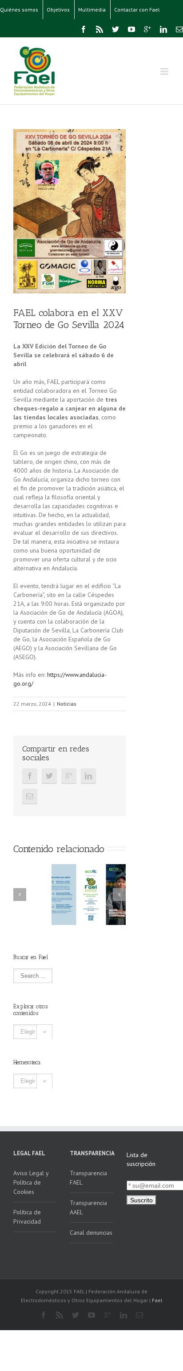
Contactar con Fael (137, 9)
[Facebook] (83, 29)
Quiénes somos (19, 9)
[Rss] (99, 29)
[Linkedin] (163, 29)
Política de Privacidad (27, 1216)
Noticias (66, 703)
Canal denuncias (91, 1233)
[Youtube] (131, 29)
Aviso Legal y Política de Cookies (31, 1182)
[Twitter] (115, 29)
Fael (157, 1300)
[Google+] (147, 29)
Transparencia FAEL (88, 1177)
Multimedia (92, 9)
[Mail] (179, 29)
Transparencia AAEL (88, 1207)
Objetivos (58, 9)
